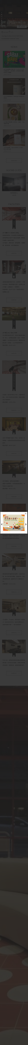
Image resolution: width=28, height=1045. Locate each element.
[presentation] (1, 524)
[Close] (25, 513)
